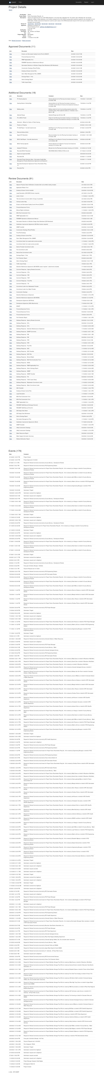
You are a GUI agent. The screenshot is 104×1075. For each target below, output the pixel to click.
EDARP (14, 3)
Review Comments (16, 40)
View (10, 54)
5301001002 (38, 24)
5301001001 (31, 24)
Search (10, 10)
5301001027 (51, 24)
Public (20, 2)
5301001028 (58, 24)
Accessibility (79, 2)
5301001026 (45, 24)
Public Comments (26, 40)
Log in (92, 2)
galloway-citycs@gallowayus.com (48, 27)
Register (86, 2)
